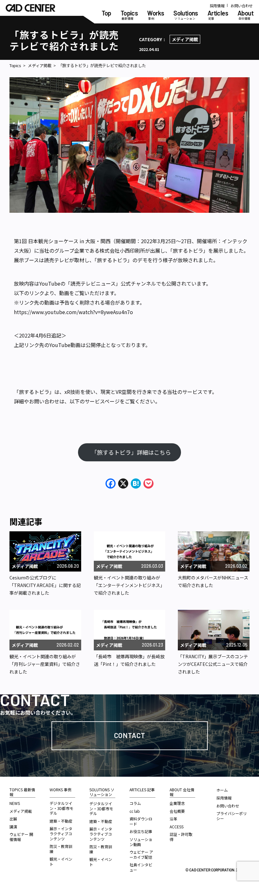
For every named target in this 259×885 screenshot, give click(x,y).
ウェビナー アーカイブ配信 (141, 854)
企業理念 (177, 803)
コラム (135, 803)
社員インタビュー (141, 867)
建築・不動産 (61, 821)
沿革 (173, 818)
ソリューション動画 (141, 842)
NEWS (14, 803)
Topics (15, 65)
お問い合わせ (242, 5)
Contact (129, 735)
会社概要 (177, 811)
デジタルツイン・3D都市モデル (61, 808)
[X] (123, 483)
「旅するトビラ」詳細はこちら (132, 452)
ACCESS (177, 826)
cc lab (135, 811)
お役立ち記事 (141, 831)
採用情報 (217, 5)
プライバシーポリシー (231, 816)
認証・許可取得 (181, 836)
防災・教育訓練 (61, 849)
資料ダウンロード (141, 821)
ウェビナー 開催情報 (21, 836)
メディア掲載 (185, 39)
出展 (13, 818)
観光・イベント (61, 861)
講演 (13, 826)
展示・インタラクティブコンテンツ (61, 833)
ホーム (222, 790)
